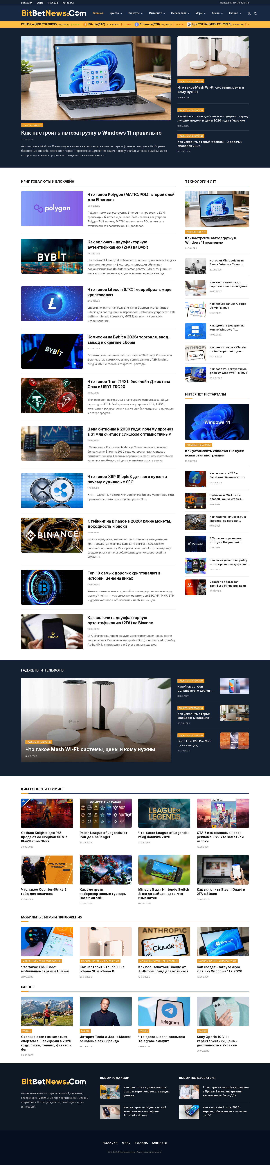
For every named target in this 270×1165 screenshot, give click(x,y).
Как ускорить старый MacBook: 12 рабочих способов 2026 (209, 144)
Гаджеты (134, 13)
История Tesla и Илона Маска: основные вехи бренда (105, 1039)
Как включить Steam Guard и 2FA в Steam (221, 892)
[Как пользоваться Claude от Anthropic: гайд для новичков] (195, 353)
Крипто (114, 13)
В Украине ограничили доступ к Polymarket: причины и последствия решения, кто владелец (227, 540)
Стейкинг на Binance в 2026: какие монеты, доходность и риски (129, 524)
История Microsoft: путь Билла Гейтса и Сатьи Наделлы (227, 262)
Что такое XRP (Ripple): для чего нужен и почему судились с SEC (127, 479)
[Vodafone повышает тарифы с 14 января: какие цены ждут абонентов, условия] (195, 587)
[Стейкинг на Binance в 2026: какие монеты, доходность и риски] (52, 535)
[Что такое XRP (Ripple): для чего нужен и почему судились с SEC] (52, 490)
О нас (40, 3)
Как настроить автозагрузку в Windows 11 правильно (91, 133)
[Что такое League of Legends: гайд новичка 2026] (164, 813)
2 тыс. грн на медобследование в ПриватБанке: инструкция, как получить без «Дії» (226, 1091)
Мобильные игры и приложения (41, 961)
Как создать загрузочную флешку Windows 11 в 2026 (228, 371)
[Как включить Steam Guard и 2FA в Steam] (223, 869)
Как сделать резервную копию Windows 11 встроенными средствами (229, 327)
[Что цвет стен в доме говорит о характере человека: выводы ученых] (110, 1092)
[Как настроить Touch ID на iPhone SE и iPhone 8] (106, 941)
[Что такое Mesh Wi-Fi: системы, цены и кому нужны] (213, 56)
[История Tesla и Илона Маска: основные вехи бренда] (106, 1011)
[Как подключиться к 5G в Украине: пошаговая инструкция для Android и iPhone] (195, 522)
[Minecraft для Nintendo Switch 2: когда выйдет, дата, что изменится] (164, 869)
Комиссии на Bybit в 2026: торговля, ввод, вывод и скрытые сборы (128, 340)
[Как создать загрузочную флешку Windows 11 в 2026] (195, 374)
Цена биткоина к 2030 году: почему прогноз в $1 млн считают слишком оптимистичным (130, 432)
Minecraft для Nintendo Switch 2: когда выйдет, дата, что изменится (163, 894)
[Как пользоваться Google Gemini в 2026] (195, 309)
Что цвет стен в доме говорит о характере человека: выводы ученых (146, 1091)
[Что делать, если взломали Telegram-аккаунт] (164, 1011)
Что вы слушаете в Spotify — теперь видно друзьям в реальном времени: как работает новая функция (229, 562)
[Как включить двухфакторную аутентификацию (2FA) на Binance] (52, 631)
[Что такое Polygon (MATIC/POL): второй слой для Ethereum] (52, 208)
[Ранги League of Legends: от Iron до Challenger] (106, 813)
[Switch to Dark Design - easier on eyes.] (249, 13)
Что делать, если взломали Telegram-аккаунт (161, 1039)
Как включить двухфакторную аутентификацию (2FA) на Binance (120, 620)
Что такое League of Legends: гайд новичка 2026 (163, 835)
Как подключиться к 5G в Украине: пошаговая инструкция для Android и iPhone (228, 519)
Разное (233, 13)
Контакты (68, 3)
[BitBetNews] (54, 13)
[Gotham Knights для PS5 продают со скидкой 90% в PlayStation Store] (47, 813)
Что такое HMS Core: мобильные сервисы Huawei (45, 969)
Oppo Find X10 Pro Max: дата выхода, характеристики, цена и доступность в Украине (195, 743)
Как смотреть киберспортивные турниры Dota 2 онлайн (103, 894)
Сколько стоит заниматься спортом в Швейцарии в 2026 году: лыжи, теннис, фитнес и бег (46, 1043)
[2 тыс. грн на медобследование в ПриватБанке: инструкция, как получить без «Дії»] (189, 1092)
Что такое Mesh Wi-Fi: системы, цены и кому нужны (210, 89)
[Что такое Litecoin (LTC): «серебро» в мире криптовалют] (52, 303)
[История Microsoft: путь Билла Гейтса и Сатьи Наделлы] (195, 266)
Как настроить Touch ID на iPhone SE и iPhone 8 (102, 969)
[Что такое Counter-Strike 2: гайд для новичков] (47, 869)
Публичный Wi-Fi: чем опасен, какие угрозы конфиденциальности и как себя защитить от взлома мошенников (226, 497)
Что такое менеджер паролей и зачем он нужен (229, 284)
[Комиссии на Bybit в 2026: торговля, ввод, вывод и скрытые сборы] (52, 351)
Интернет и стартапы (198, 445)
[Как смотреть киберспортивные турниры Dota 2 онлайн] (106, 869)
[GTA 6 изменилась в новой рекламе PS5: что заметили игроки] (223, 813)
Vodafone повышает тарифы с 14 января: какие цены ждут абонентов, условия (229, 584)
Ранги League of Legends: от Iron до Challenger (104, 835)
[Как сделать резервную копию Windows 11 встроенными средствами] (195, 331)
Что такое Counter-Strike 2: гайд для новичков (44, 892)
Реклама (53, 3)
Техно (215, 13)
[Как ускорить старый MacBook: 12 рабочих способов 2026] (234, 713)
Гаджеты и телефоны (191, 81)
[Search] (255, 13)
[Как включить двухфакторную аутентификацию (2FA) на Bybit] (52, 256)
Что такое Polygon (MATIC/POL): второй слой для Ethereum (131, 197)
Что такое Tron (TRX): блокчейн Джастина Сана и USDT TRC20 (129, 384)
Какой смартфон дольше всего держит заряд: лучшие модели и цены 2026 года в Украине (213, 118)
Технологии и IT (32, 125)
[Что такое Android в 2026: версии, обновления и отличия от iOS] (189, 1112)
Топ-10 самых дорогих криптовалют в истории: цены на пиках (124, 576)
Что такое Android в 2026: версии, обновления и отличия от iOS (225, 1111)
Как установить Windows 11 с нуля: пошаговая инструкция (214, 453)
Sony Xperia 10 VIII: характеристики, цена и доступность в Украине (217, 1041)
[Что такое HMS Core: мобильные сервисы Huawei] (47, 941)
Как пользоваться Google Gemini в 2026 (228, 305)
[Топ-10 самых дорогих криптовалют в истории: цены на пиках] (52, 587)
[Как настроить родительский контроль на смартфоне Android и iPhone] (110, 1112)
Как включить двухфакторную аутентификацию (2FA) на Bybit (118, 245)
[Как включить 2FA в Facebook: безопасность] (195, 479)
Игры (199, 13)
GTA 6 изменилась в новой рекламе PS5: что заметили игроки (220, 837)
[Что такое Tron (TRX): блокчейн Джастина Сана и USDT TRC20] (52, 395)
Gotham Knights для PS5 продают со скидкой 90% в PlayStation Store (44, 837)
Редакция (26, 3)
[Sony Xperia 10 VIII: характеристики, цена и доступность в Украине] (223, 1011)
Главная (98, 13)
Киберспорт (178, 13)
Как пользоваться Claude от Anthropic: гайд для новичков (228, 349)
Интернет (155, 13)
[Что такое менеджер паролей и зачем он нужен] (195, 288)
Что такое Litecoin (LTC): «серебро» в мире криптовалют (130, 292)
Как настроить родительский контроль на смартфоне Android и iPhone (145, 1111)
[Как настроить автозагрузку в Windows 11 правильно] (96, 78)
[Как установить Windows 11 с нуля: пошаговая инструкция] (217, 422)
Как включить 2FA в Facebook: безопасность (227, 475)
